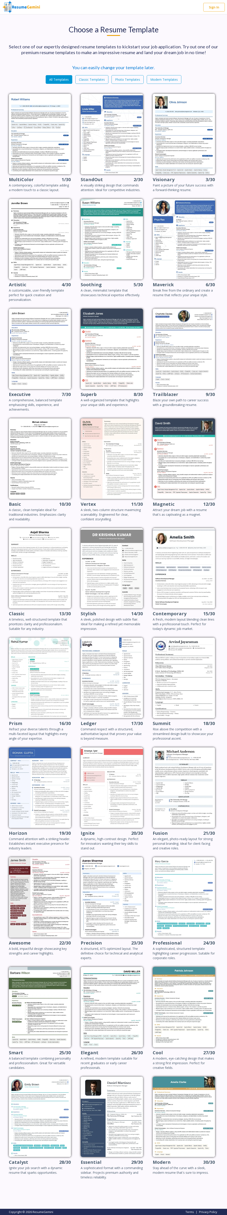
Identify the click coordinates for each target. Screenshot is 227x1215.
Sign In (214, 7)
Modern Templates (164, 79)
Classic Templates (92, 79)
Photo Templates (127, 79)
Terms (190, 1212)
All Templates (59, 79)
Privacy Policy (208, 1212)
